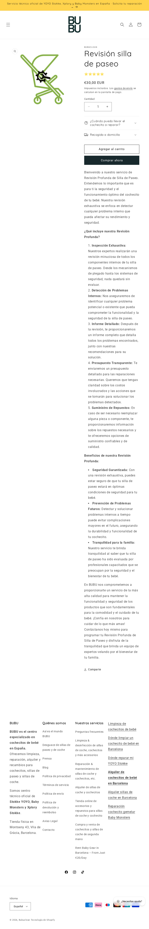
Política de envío (53, 793)
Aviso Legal (50, 821)
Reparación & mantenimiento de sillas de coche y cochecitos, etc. (87, 771)
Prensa (47, 758)
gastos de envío (123, 88)
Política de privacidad (56, 776)
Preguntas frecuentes (89, 731)
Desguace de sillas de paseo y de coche (56, 747)
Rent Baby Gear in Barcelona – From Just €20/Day (90, 852)
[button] (8, 24)
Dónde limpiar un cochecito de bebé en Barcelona (123, 743)
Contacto (48, 829)
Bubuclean (24, 920)
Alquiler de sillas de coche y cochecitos (87, 790)
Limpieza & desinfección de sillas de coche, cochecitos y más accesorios (89, 748)
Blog (45, 767)
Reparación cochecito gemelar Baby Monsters (121, 811)
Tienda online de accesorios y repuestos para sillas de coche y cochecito (89, 808)
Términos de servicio (55, 784)
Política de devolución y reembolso (50, 807)
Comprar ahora (112, 160)
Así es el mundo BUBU (52, 734)
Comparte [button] (94, 669)
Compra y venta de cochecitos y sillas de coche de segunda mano (89, 832)
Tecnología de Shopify (43, 920)
